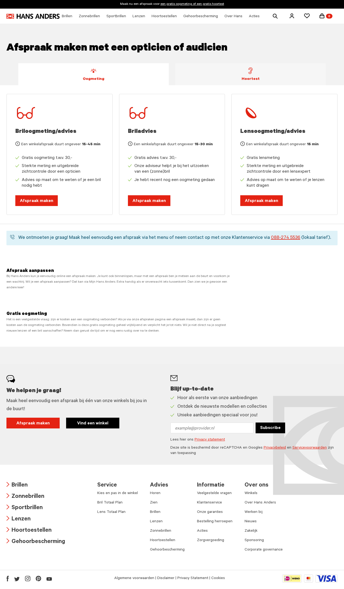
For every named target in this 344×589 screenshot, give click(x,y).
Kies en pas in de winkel (117, 493)
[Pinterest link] (38, 578)
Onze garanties (210, 512)
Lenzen (18, 519)
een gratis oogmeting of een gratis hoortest (192, 4)
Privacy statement (210, 440)
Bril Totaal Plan (110, 503)
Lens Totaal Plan (111, 512)
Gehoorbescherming (35, 542)
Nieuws (251, 522)
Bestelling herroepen (214, 522)
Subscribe (270, 428)
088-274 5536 (285, 238)
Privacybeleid (275, 448)
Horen (155, 493)
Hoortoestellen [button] (164, 17)
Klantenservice (209, 503)
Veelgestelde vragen (214, 493)
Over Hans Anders (260, 503)
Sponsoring (254, 540)
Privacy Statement (192, 578)
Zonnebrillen (25, 497)
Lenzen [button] (138, 17)
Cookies (218, 578)
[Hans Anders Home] (33, 16)
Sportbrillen (24, 508)
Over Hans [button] (233, 17)
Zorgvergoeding (210, 540)
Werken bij (254, 512)
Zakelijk (251, 531)
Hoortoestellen (29, 530)
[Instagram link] (27, 578)
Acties (202, 531)
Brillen (17, 485)
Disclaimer (165, 578)
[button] (292, 16)
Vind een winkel (92, 423)
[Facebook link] (7, 578)
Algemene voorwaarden (134, 578)
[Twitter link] (17, 578)
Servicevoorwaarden (309, 448)
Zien (153, 503)
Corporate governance (264, 550)
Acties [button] (254, 17)
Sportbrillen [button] (116, 17)
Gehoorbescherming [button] (200, 17)
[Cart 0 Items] (322, 16)
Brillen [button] (67, 17)
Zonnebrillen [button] (89, 17)
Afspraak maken (36, 201)
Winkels (251, 493)
